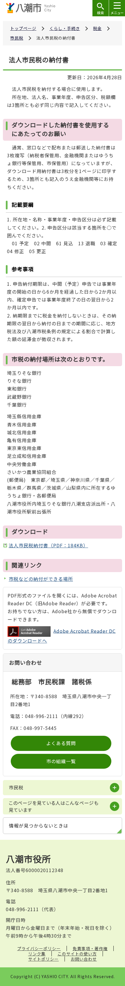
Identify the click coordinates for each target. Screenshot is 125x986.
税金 (97, 28)
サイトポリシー (43, 959)
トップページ (23, 28)
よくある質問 (61, 743)
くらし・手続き (64, 28)
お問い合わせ (84, 959)
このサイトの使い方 (77, 953)
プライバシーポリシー (39, 948)
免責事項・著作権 (90, 948)
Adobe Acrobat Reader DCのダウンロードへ (62, 635)
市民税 (16, 38)
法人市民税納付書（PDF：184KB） (48, 545)
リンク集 (37, 953)
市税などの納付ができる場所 (41, 578)
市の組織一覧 (61, 761)
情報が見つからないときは (38, 825)
